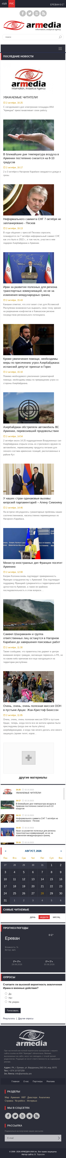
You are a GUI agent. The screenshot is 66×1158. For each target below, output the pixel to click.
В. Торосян (39, 1154)
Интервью (32, 1101)
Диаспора (32, 1097)
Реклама (51, 1081)
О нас (26, 1081)
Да (10, 994)
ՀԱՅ (4, 3)
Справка (9, 1101)
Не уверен (14, 1002)
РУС (11, 3)
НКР (23, 1097)
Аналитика (44, 1097)
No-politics (20, 1101)
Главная (15, 1081)
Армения (15, 1097)
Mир (7, 1097)
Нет (10, 998)
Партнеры (38, 1081)
